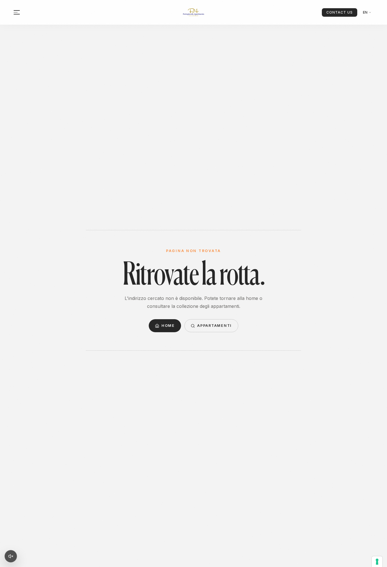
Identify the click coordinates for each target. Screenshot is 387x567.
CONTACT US (339, 12)
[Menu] (17, 12)
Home (168, 325)
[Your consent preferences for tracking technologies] (377, 561)
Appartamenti (214, 325)
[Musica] (11, 556)
